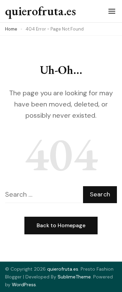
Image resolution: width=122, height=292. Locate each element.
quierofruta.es (40, 11)
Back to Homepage (61, 225)
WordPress (24, 284)
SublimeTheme (74, 277)
